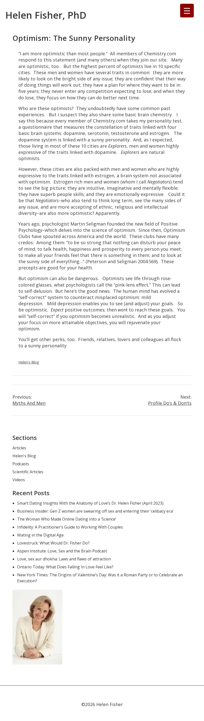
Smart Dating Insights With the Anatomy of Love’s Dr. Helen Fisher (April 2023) (90, 503)
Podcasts (20, 464)
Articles (19, 448)
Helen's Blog (28, 362)
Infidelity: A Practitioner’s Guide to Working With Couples (70, 527)
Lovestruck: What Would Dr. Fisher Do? (53, 543)
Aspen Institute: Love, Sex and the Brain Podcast (62, 551)
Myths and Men (29, 400)
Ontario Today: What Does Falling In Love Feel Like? (65, 567)
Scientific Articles (27, 472)
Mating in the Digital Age (40, 535)
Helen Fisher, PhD (45, 14)
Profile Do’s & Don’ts (170, 400)
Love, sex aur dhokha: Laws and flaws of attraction (64, 559)
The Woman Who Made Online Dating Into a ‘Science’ (66, 519)
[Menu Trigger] (187, 10)
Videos (18, 479)
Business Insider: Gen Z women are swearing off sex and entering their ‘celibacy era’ (95, 511)
